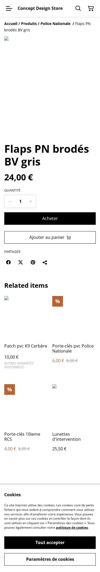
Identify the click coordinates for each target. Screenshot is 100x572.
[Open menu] (9, 8)
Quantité (12, 190)
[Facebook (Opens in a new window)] (8, 262)
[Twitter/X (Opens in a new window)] (21, 262)
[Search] (78, 8)
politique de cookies (72, 527)
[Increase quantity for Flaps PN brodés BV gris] (30, 201)
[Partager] (45, 262)
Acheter (50, 218)
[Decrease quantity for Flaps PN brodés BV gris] (9, 201)
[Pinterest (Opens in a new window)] (33, 262)
